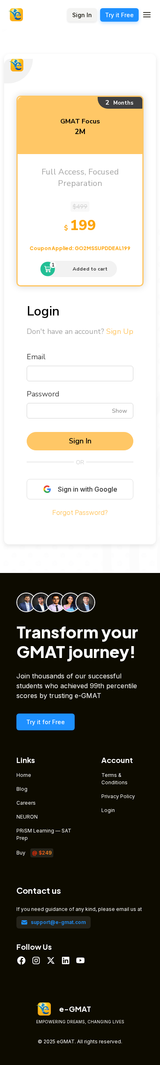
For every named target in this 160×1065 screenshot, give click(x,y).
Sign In (80, 441)
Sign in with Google (87, 489)
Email (36, 357)
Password (43, 394)
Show (119, 410)
